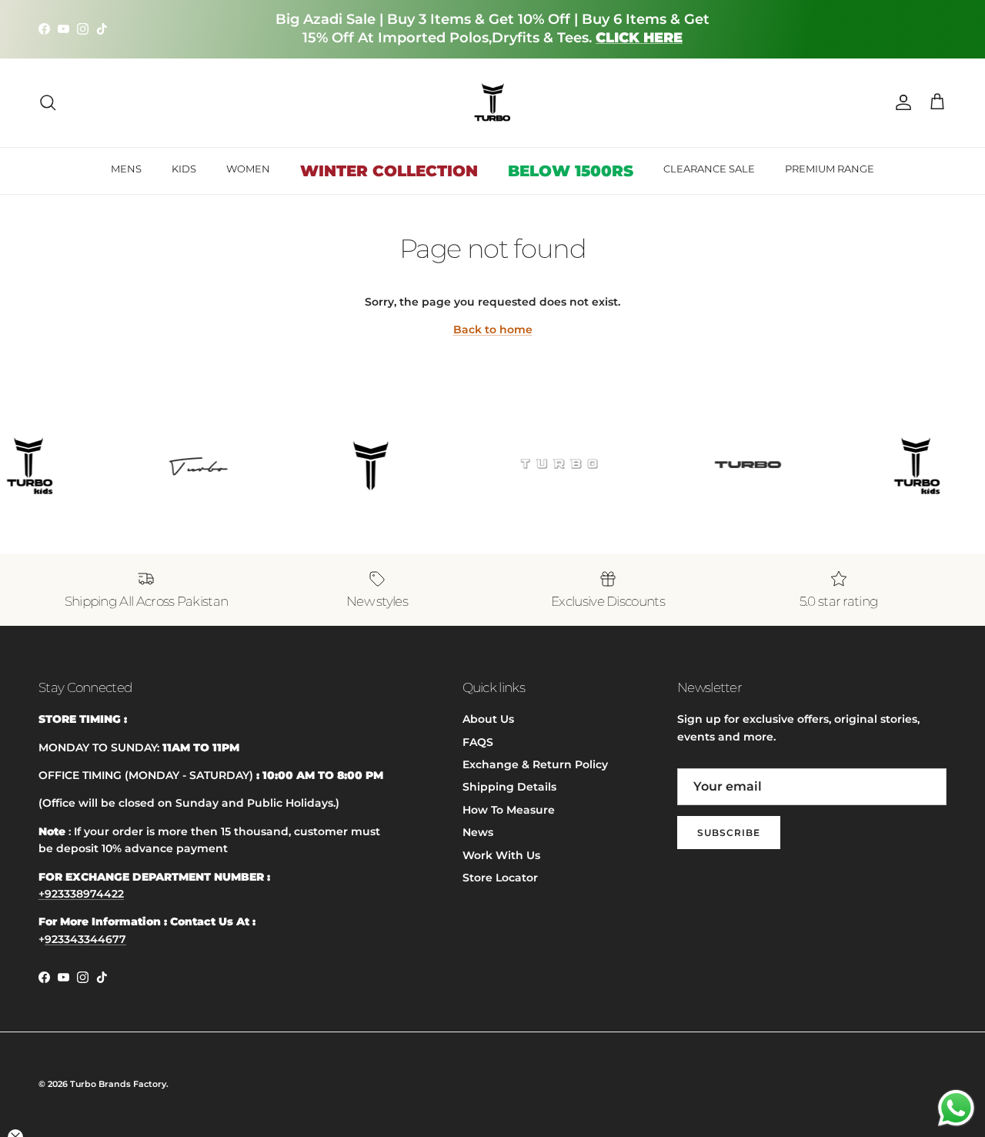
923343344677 (85, 939)
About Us (488, 719)
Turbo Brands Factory (118, 1083)
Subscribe (728, 832)
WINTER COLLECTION (389, 171)
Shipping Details (509, 787)
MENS (126, 168)
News (477, 832)
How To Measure (508, 810)
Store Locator (500, 878)
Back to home (493, 329)
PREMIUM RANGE (829, 168)
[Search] (47, 102)
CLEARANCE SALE (709, 168)
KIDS (184, 168)
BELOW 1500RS (570, 171)
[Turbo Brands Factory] (493, 103)
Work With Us (501, 855)
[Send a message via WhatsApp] (956, 1108)
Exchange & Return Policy (535, 764)
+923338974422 (81, 894)
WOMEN (248, 168)
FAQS (477, 742)
